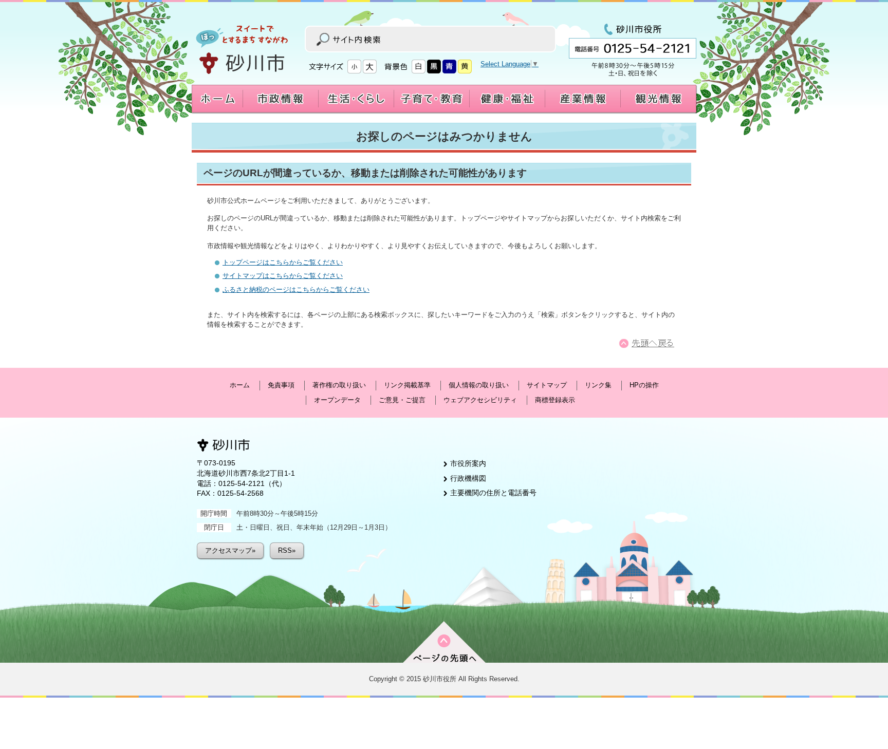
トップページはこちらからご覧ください (283, 262)
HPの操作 (644, 385)
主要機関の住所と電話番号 (493, 493)
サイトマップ (547, 385)
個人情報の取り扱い (479, 385)
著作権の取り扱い (339, 385)
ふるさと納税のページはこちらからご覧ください (296, 289)
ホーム (240, 385)
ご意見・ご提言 (402, 400)
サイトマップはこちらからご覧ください (283, 275)
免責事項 (281, 385)
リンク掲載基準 (407, 385)
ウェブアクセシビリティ (480, 400)
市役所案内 (468, 463)
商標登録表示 (555, 400)
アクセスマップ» (230, 550)
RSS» (286, 550)
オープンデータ (337, 400)
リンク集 (598, 385)
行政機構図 (468, 478)
